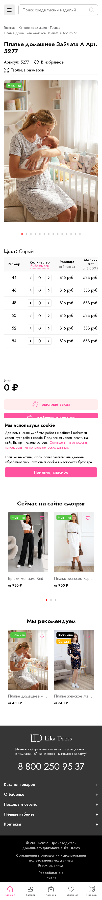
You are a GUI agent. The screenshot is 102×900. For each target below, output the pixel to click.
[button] (9, 9)
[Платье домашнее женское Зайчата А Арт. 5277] (51, 151)
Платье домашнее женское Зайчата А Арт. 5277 (28, 696)
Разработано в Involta (51, 875)
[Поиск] (92, 10)
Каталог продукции (33, 27)
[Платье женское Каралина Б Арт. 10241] (74, 542)
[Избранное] (42, 518)
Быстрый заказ (56, 404)
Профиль (91, 895)
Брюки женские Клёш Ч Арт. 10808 (28, 578)
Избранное (71, 895)
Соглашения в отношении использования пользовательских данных (51, 858)
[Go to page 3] (55, 600)
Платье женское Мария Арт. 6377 (74, 696)
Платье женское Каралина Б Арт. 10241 (74, 578)
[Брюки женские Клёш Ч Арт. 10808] (28, 542)
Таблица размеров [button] (27, 70)
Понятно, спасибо (51, 472)
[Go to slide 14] (80, 234)
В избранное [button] (52, 62)
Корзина (51, 895)
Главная (10, 895)
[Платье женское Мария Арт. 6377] (74, 660)
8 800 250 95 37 (51, 766)
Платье (55, 27)
